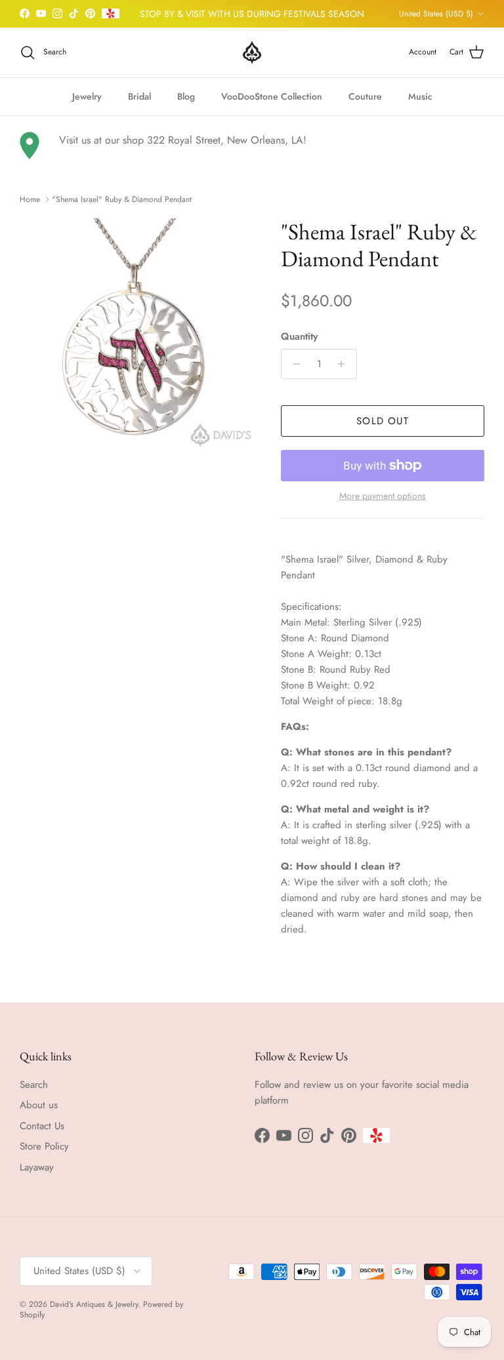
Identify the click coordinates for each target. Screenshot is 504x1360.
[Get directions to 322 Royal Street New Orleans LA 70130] (29, 145)
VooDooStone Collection (271, 96)
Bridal (139, 96)
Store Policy (44, 1146)
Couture (365, 96)
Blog (186, 96)
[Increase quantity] (344, 364)
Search (34, 1084)
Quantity (299, 337)
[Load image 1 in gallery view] (136, 334)
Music (420, 96)
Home (30, 199)
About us (39, 1105)
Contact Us (42, 1126)
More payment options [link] (382, 496)
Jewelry (87, 96)
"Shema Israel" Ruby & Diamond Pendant (122, 199)
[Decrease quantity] (293, 364)
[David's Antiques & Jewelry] (252, 52)
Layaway (37, 1167)
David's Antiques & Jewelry (94, 1304)
